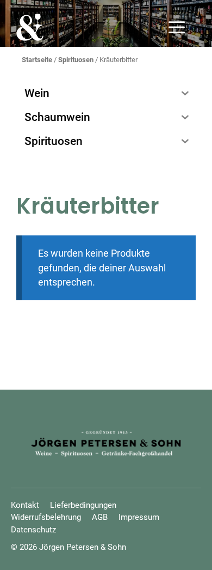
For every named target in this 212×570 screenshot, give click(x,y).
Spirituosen (75, 60)
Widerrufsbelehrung (46, 517)
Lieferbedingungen (83, 505)
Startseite (37, 60)
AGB (100, 517)
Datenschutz (33, 530)
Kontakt (25, 505)
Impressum (139, 517)
